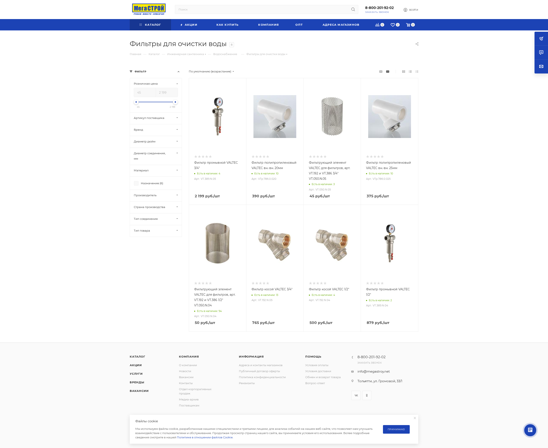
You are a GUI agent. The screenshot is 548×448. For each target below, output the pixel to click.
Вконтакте (355, 395)
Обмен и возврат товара (323, 377)
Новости (185, 371)
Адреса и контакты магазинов (261, 365)
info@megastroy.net (373, 371)
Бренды (137, 382)
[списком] (410, 71)
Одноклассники (366, 395)
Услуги (136, 373)
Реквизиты (247, 383)
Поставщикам (189, 405)
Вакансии (139, 391)
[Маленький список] (381, 71)
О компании (188, 365)
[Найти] (353, 9)
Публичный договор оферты (259, 371)
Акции (136, 365)
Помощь (313, 356)
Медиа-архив (189, 399)
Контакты (186, 383)
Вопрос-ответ (315, 383)
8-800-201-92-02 (379, 8)
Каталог (137, 356)
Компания (189, 356)
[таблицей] (417, 71)
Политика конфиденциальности (262, 377)
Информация (251, 356)
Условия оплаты (316, 365)
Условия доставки (318, 371)
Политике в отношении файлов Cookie (205, 437)
